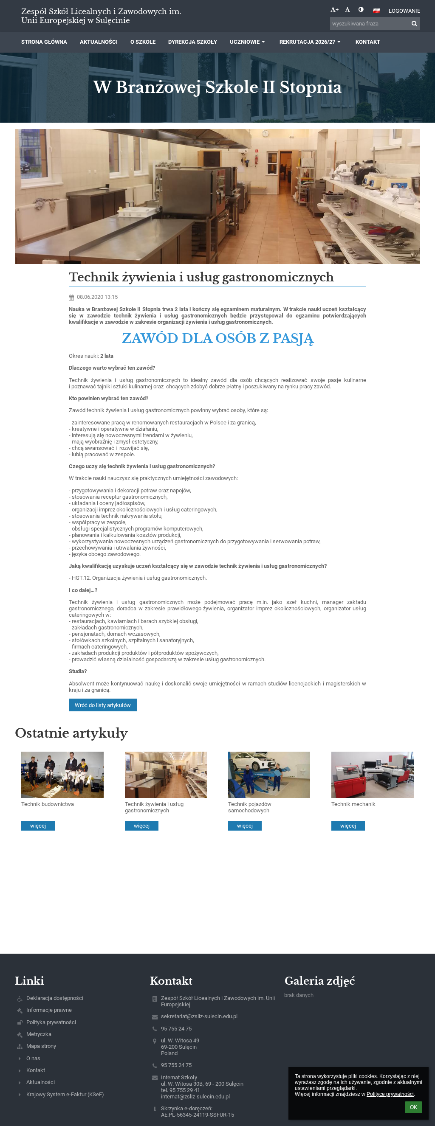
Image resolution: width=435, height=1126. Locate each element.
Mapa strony (41, 1046)
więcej (38, 826)
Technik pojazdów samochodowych (249, 807)
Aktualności (40, 1082)
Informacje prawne (49, 1010)
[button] (360, 9)
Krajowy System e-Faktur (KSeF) (65, 1094)
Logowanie (404, 11)
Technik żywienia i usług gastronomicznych (154, 807)
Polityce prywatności (390, 1094)
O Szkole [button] (142, 42)
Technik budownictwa (47, 804)
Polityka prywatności (51, 1022)
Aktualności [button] (99, 42)
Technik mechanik (353, 804)
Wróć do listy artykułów (103, 705)
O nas (33, 1058)
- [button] (351, 9)
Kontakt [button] (368, 42)
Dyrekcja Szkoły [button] (192, 42)
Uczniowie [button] (245, 42)
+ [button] (337, 9)
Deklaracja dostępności (54, 998)
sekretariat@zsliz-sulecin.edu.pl (199, 1016)
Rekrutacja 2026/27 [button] (307, 42)
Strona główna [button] (44, 42)
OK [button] (413, 1107)
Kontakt (35, 1070)
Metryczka (38, 1034)
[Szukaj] (414, 23)
